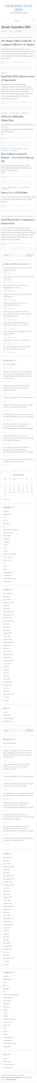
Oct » (9, 499)
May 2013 (6, 673)
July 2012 (6, 688)
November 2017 (8, 612)
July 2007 (6, 697)
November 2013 (8, 654)
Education (6, 523)
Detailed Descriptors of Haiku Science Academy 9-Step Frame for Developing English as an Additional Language (18, 438)
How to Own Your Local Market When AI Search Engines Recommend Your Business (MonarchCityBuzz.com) (17, 314)
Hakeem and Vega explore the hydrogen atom (18, 397)
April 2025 (6, 596)
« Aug (5, 499)
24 (10, 492)
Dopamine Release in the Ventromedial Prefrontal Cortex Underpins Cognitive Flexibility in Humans (16, 388)
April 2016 (6, 627)
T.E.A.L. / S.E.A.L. (8, 557)
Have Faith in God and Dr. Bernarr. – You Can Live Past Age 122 (17, 158)
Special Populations (27, 37)
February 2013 (7, 682)
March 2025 (7, 599)
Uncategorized (8, 572)
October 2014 (7, 639)
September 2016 (8, 621)
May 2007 (6, 700)
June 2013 (6, 670)
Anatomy (4, 187)
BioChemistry (5, 148)
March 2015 (6, 636)
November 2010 (8, 694)
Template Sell (11, 1079)
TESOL (5, 569)
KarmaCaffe (7, 536)
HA (2, 37)
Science (3, 73)
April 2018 (6, 609)
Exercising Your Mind (18, 8)
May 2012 (6, 691)
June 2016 (6, 624)
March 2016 (6, 630)
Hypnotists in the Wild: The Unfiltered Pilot (17, 340)
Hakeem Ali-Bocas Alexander (16, 264)
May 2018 (6, 605)
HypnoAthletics (9, 37)
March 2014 (7, 651)
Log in (5, 712)
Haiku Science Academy (11, 529)
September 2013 (8, 660)
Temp (5, 566)
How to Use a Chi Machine (14, 192)
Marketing (18, 37)
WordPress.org (8, 721)
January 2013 (7, 685)
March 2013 (6, 679)
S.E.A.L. (5, 548)
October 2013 (7, 657)
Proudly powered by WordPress (12, 1077)
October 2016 (7, 618)
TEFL (4, 563)
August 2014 (7, 645)
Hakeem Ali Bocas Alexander (21, 62)
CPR (4, 517)
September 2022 (8, 602)
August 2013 (7, 664)
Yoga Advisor (7, 581)
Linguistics (6, 539)
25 (14, 492)
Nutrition (6, 545)
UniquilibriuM (25, 113)
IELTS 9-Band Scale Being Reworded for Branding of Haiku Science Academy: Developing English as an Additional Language (18, 450)
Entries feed (7, 715)
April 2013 (6, 676)
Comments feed (8, 718)
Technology (7, 560)
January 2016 (7, 633)
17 (9, 489)
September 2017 (8, 615)
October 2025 (7, 593)
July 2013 (6, 667)
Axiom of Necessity (9, 364)
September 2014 (8, 642)
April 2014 (6, 648)
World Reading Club (9, 578)
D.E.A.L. (5, 520)
